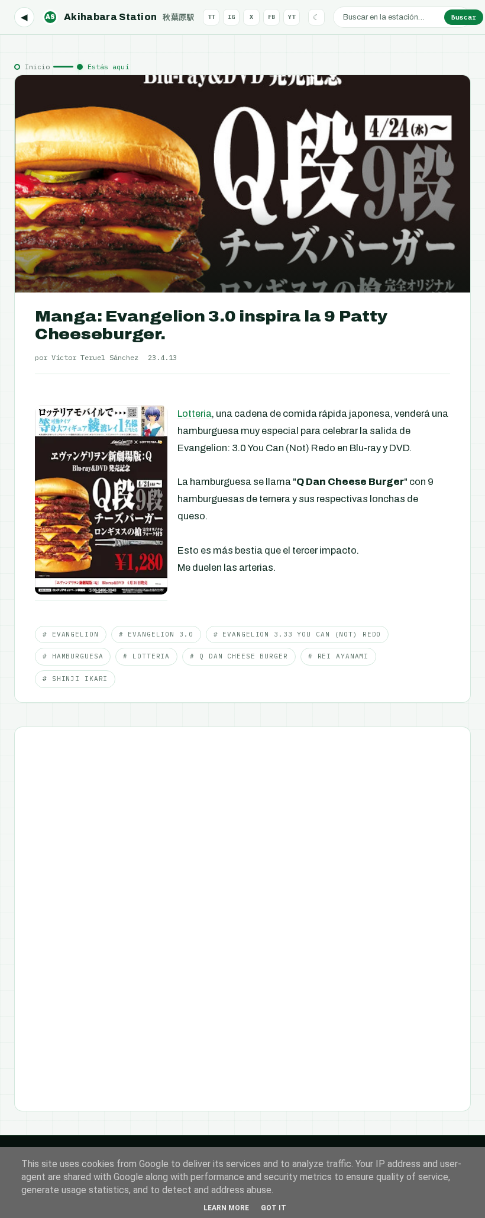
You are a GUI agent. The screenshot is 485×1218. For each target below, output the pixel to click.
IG (231, 17)
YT (291, 17)
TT (211, 17)
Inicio (37, 66)
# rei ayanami (338, 656)
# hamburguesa (73, 656)
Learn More (226, 1208)
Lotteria (194, 414)
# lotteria (146, 656)
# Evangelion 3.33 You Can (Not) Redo (297, 634)
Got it (273, 1208)
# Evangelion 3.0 (156, 634)
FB (271, 17)
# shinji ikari (75, 678)
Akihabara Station (120, 17)
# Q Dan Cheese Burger (238, 656)
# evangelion (71, 634)
